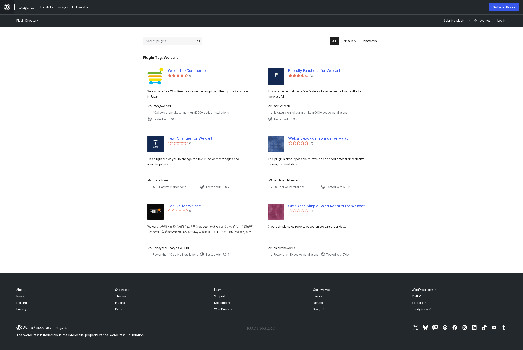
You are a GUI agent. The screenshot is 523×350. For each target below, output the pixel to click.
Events (317, 296)
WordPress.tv (225, 309)
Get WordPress (504, 7)
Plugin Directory (27, 20)
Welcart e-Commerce (187, 70)
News (20, 296)
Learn (218, 289)
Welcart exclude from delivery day (318, 138)
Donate (319, 302)
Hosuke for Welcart (185, 206)
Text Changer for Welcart (190, 138)
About (20, 289)
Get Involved (322, 289)
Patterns (121, 309)
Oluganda (61, 328)
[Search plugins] (198, 41)
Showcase (122, 289)
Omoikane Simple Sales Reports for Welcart (326, 206)
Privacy (21, 309)
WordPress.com (424, 289)
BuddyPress (422, 309)
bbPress (419, 302)
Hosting (21, 302)
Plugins (120, 302)
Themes (120, 296)
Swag (318, 309)
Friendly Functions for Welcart (314, 70)
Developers (222, 302)
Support (219, 296)
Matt (416, 296)
